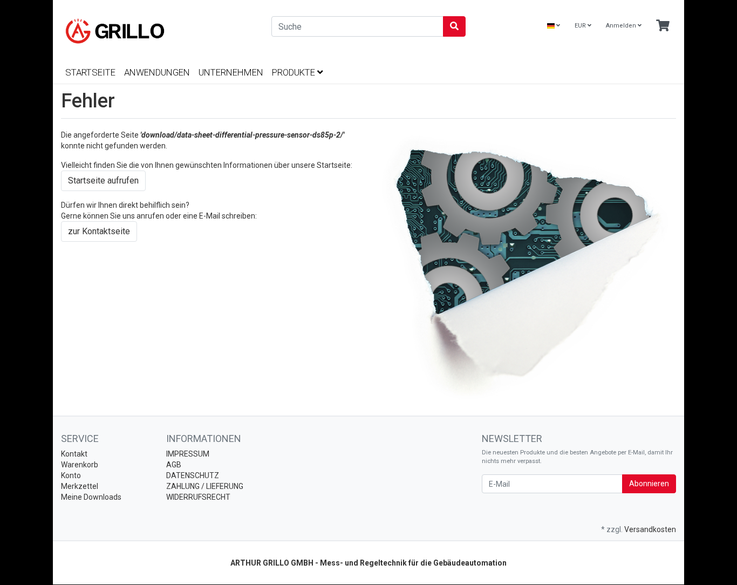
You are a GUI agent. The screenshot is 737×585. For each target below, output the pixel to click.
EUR (581, 25)
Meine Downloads (91, 497)
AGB (173, 464)
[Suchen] (454, 26)
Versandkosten (650, 529)
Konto (71, 475)
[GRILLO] (158, 31)
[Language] (554, 26)
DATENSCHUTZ (192, 475)
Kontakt (74, 454)
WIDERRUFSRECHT (198, 497)
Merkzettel (79, 486)
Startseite (90, 72)
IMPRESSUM (187, 454)
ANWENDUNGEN (157, 72)
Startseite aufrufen (103, 180)
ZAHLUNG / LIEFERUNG (204, 486)
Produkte (294, 72)
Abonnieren (649, 483)
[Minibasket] (663, 26)
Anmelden (622, 25)
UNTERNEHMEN (231, 72)
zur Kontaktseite (99, 231)
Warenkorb (79, 464)
